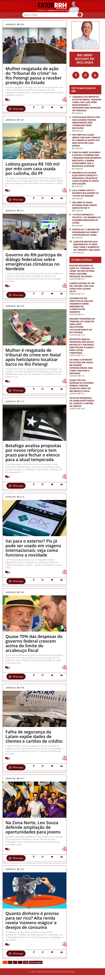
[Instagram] (85, 75)
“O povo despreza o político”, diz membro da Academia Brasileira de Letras (86, 218)
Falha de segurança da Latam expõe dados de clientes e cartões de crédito (81, 402)
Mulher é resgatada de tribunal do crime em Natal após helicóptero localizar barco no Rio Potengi (82, 325)
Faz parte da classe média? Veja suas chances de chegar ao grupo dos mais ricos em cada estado (86, 140)
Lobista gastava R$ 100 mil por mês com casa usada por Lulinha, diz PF (81, 287)
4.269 (26, 962)
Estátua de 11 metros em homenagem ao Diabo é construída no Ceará (85, 232)
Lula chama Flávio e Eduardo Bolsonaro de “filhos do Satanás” (85, 193)
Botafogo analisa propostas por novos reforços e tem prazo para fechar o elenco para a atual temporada (81, 346)
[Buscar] (80, 15)
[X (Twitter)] (95, 75)
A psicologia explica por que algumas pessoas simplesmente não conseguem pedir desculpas (86, 122)
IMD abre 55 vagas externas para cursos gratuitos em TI (84, 205)
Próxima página (36, 962)
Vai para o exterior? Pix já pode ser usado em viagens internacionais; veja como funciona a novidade (81, 366)
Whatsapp (18, 108)
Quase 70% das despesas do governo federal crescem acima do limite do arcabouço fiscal (81, 385)
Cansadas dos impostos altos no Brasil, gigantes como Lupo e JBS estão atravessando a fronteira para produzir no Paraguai (86, 103)
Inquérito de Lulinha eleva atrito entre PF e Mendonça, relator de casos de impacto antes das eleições (85, 178)
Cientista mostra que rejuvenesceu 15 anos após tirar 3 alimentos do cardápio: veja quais (86, 245)
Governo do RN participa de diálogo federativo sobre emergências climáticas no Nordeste (81, 305)
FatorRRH (52, 9)
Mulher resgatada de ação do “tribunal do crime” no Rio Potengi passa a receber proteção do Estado (81, 271)
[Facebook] (75, 75)
